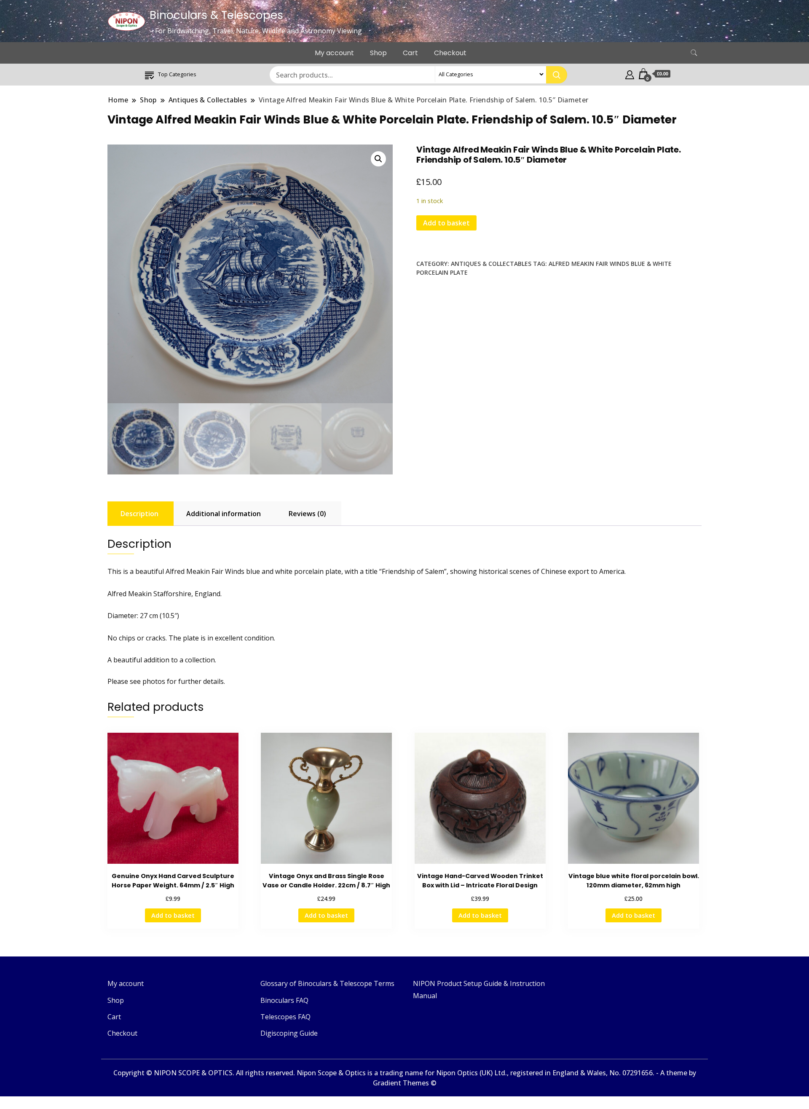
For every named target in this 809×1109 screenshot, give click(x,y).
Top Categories (177, 74)
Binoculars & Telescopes (216, 15)
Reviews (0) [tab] (307, 513)
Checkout (450, 53)
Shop (378, 53)
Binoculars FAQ (284, 1000)
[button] (378, 158)
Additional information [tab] (223, 513)
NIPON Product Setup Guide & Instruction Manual (479, 989)
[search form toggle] (694, 53)
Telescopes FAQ (285, 1016)
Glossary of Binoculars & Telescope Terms (327, 983)
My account (334, 53)
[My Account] (629, 74)
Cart (410, 53)
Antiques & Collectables (491, 264)
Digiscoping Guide (289, 1033)
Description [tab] (139, 513)
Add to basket (446, 223)
